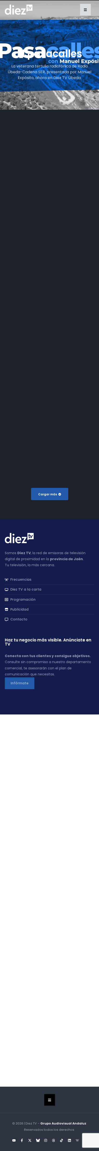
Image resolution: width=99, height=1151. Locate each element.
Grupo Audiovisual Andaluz (63, 1123)
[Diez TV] (18, 9)
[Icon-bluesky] (37, 1140)
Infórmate (20, 683)
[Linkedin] (69, 1140)
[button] (85, 9)
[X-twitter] (29, 1140)
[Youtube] (14, 1140)
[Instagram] (45, 1140)
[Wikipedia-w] (77, 1140)
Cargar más (47, 494)
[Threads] (53, 1140)
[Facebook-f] (22, 1140)
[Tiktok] (61, 1140)
